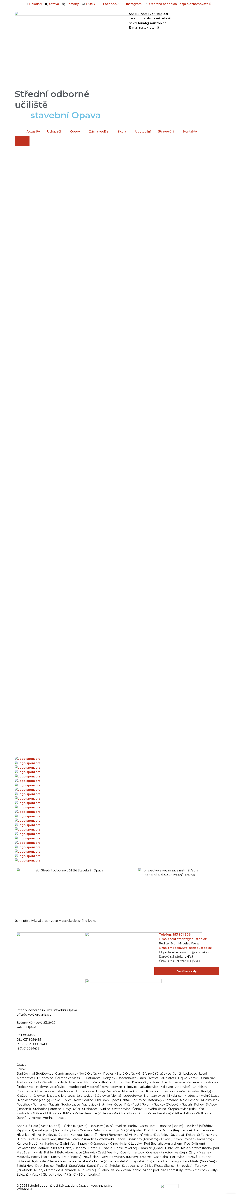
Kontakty (190, 131)
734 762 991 (159, 14)
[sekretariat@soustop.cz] (124, 25)
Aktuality (33, 131)
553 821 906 (138, 14)
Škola (122, 131)
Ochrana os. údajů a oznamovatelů (43, 1056)
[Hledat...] (22, 141)
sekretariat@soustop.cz (147, 23)
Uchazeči (54, 131)
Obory (75, 131)
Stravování (166, 131)
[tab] (118, 1065)
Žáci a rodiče (99, 131)
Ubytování (143, 131)
